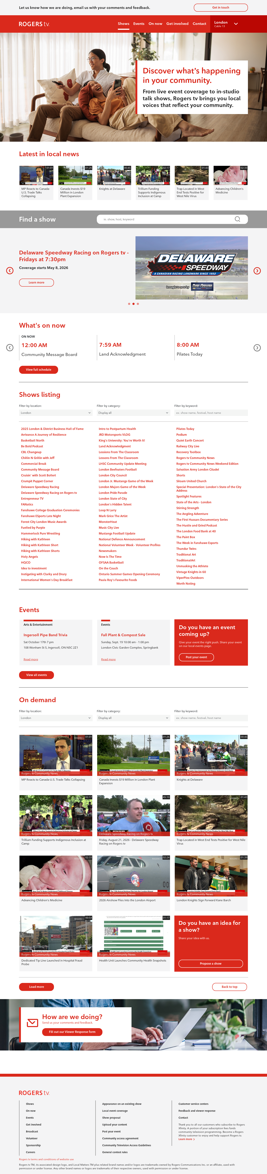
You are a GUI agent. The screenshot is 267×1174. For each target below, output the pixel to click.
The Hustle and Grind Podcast (196, 525)
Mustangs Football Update (117, 533)
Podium (181, 434)
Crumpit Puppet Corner (37, 481)
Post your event (196, 657)
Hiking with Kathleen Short (39, 545)
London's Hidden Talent (115, 504)
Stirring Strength (187, 508)
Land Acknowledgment (122, 354)
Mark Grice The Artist (113, 516)
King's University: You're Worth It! (122, 440)
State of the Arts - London (193, 502)
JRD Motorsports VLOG (114, 434)
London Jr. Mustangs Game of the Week (126, 481)
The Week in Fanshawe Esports (197, 543)
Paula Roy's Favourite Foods (118, 580)
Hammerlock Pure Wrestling (40, 533)
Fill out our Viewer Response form (72, 1032)
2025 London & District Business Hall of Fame (52, 429)
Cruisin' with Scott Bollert (38, 475)
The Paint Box (185, 537)
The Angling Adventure (192, 514)
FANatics (27, 504)
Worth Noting (185, 583)
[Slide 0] (129, 304)
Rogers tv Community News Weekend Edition (207, 463)
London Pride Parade (113, 493)
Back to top (229, 987)
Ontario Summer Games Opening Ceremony (129, 574)
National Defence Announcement (122, 539)
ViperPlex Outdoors (190, 578)
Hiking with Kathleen (35, 539)
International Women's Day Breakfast (46, 580)
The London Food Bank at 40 (196, 531)
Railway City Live (187, 446)
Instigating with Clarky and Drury (44, 574)
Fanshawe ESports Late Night (41, 516)
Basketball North (32, 440)
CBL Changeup (31, 452)
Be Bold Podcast (32, 446)
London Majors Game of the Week (122, 487)
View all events (36, 675)
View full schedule (38, 369)
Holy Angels (29, 556)
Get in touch (220, 7)
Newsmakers (107, 551)
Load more (36, 987)
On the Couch (108, 568)
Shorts (180, 475)
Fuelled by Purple (33, 527)
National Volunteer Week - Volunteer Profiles (129, 545)
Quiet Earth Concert (190, 440)
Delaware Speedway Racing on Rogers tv (49, 493)
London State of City (113, 498)
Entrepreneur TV (32, 498)
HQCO (26, 562)
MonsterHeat (108, 522)
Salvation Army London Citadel (197, 469)
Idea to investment (34, 568)
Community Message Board (49, 354)
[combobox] (169, 219)
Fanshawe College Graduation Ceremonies (50, 510)
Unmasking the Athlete (192, 566)
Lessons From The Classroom (118, 458)
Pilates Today (190, 354)
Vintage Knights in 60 (191, 572)
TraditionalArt (185, 560)
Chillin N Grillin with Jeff (37, 458)
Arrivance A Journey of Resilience (43, 434)
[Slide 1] (133, 304)
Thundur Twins (186, 548)
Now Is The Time (110, 556)
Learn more (36, 281)
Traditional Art (186, 554)
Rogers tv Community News (195, 458)
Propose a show (210, 963)
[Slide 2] (138, 304)
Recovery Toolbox (188, 452)
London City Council (113, 475)
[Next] (256, 270)
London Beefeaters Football (118, 469)
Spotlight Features (188, 496)
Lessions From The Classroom (119, 452)
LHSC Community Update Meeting (122, 463)
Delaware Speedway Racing (40, 487)
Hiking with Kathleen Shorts (40, 551)
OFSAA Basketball (111, 562)
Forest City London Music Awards (43, 522)
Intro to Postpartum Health (117, 429)
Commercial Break (33, 463)
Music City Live (109, 527)
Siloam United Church (191, 481)
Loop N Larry (107, 510)
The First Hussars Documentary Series (202, 519)
